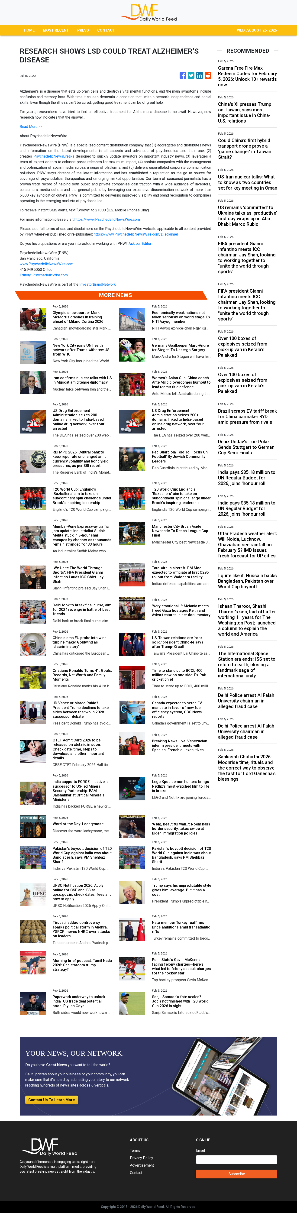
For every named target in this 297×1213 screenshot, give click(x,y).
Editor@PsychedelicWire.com (44, 275)
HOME (29, 30)
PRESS (83, 30)
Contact (136, 1173)
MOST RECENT (56, 30)
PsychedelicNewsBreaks (53, 156)
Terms (135, 1150)
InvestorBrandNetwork (97, 284)
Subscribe (237, 1174)
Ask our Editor (140, 243)
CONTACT (106, 30)
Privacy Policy (141, 1158)
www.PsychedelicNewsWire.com (46, 264)
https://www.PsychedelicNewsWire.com (107, 219)
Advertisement (142, 1165)
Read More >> (31, 126)
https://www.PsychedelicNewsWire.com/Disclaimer (136, 234)
